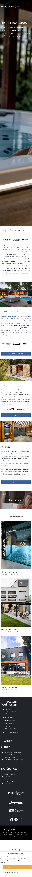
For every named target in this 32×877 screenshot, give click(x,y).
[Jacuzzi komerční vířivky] (16, 802)
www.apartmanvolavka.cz (16, 837)
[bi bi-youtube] (16, 819)
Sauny (16, 415)
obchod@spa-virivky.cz (12, 732)
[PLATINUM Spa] (16, 810)
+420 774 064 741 (10, 724)
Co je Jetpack (7, 779)
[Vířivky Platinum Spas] (25, 344)
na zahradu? (12, 755)
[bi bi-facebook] (11, 819)
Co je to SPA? (7, 776)
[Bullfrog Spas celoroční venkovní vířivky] (6, 344)
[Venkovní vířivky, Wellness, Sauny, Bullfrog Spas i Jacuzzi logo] (10, 6)
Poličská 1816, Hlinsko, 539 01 (9, 688)
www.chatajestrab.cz (9, 834)
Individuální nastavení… (11, 872)
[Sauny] (16, 370)
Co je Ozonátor (8, 783)
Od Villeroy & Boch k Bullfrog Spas (13, 752)
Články (5, 747)
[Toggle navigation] (28, 6)
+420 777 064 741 (10, 726)
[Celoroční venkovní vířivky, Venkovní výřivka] (16, 793)
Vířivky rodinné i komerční (16, 354)
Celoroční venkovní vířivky (10, 757)
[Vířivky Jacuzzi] (16, 344)
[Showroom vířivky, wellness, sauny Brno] (16, 603)
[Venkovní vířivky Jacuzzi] (16, 240)
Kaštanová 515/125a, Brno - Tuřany (11, 630)
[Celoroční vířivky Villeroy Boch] (6, 240)
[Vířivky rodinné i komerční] (16, 294)
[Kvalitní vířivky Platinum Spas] (25, 240)
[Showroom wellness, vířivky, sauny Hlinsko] (16, 661)
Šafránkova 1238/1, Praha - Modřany (11, 574)
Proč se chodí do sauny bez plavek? (13, 762)
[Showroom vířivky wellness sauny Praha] (16, 546)
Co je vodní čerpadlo (9, 781)
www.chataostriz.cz (22, 834)
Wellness (16, 482)
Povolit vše (8, 867)
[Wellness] (16, 431)
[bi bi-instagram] (20, 819)
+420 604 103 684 (10, 728)
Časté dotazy (9, 768)
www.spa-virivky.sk (8, 832)
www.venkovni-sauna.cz (21, 832)
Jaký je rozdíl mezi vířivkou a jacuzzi (13, 774)
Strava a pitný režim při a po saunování (14, 759)
